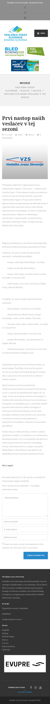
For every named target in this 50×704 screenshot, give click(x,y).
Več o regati (7, 465)
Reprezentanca (8, 646)
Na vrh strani (25, 692)
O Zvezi (5, 643)
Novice (31, 134)
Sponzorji (6, 649)
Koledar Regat (8, 636)
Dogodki (5, 630)
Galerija (5, 633)
